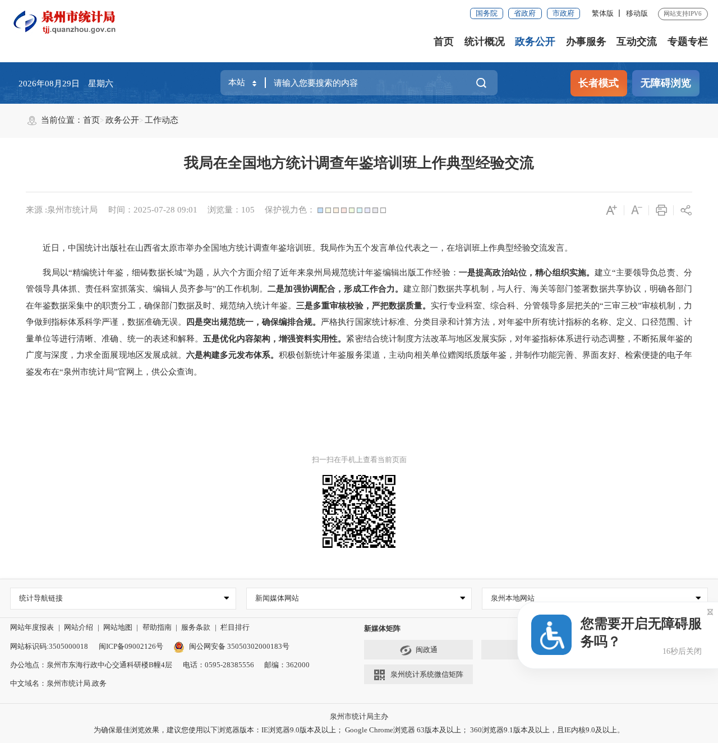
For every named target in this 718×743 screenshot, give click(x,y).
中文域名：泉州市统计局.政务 (58, 683)
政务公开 (535, 41)
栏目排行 (235, 627)
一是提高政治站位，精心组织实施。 (527, 272)
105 (248, 209)
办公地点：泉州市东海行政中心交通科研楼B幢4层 (91, 665)
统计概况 (484, 41)
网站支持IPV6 (683, 13)
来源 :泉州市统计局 (62, 209)
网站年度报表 (32, 627)
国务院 (487, 13)
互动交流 (636, 41)
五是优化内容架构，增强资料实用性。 (275, 338)
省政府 (525, 13)
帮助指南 (157, 627)
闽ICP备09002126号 (131, 646)
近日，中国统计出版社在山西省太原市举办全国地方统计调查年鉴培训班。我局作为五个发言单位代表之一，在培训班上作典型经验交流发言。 (299, 247)
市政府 (563, 13)
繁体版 (603, 13)
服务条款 (195, 627)
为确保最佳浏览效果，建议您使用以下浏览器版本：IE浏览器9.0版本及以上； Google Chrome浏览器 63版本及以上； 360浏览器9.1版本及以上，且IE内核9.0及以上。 (359, 730)
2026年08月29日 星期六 (66, 83)
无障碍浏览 (666, 83)
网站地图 (117, 627)
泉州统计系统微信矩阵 (426, 674)
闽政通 (427, 649)
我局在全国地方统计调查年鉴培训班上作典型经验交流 (359, 163)
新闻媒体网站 (277, 598)
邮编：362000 (287, 665)
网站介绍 (78, 627)
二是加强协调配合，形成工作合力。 (335, 288)
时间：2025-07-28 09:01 (152, 209)
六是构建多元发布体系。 (232, 354)
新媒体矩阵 (382, 628)
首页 (444, 41)
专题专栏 (688, 41)
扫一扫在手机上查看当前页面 (359, 459)
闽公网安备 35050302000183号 (239, 646)
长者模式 (598, 83)
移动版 (637, 13)
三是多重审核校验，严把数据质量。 (363, 305)
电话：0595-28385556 (218, 665)
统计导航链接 (41, 598)
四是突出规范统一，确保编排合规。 (253, 321)
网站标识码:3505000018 (49, 646)
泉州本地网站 (513, 598)
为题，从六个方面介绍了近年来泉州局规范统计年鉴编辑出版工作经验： (323, 272)
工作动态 (161, 120)
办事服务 (586, 41)
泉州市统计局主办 (359, 716)
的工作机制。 (242, 288)
